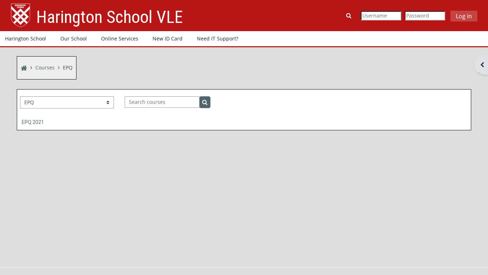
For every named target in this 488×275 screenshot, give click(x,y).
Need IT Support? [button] (217, 38)
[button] (349, 15)
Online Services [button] (119, 38)
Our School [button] (73, 38)
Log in (464, 16)
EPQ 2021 (33, 122)
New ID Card (168, 38)
